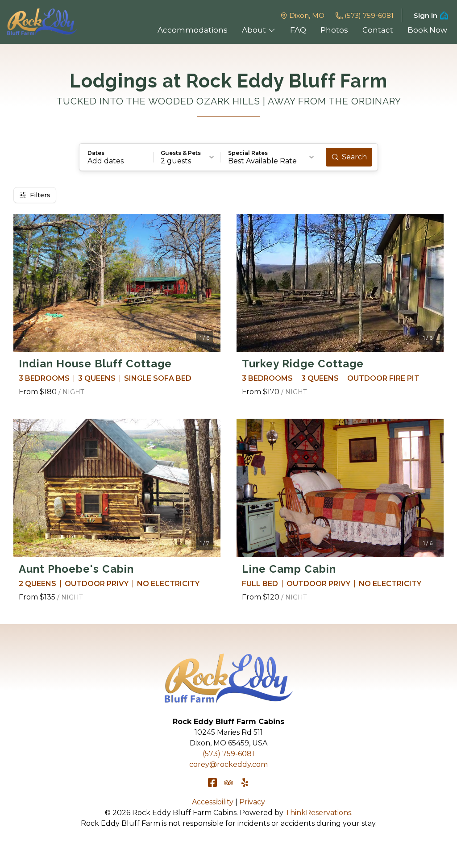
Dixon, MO (306, 15)
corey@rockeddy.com (228, 764)
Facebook (212, 782)
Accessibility (212, 802)
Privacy (252, 802)
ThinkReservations (318, 812)
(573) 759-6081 (369, 15)
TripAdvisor (228, 782)
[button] (116, 157)
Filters (40, 195)
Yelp (244, 782)
